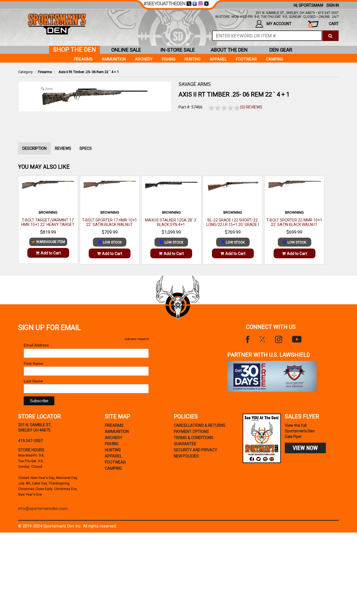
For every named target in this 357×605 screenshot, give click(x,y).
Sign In (332, 5)
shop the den (74, 49)
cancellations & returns (199, 425)
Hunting (193, 59)
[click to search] (330, 35)
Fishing (168, 59)
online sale (126, 50)
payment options (191, 431)
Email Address (38, 345)
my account (279, 23)
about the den (229, 50)
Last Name (33, 381)
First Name (33, 363)
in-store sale (177, 50)
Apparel (218, 59)
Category (25, 72)
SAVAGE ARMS (194, 84)
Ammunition (114, 59)
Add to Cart (51, 253)
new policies (186, 456)
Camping (274, 59)
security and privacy (195, 450)
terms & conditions (193, 437)
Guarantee (185, 444)
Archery (144, 59)
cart (324, 24)
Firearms (45, 72)
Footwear (246, 59)
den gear (280, 50)
